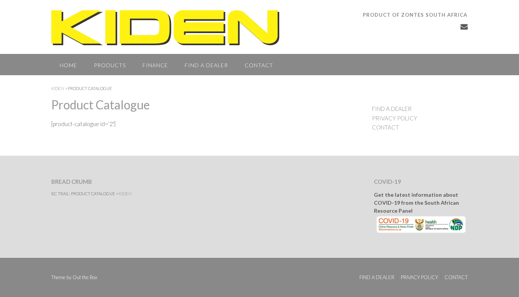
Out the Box (85, 277)
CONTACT (259, 65)
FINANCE (155, 65)
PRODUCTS (110, 65)
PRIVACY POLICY (394, 118)
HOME (68, 65)
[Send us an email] (464, 26)
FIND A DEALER (206, 65)
